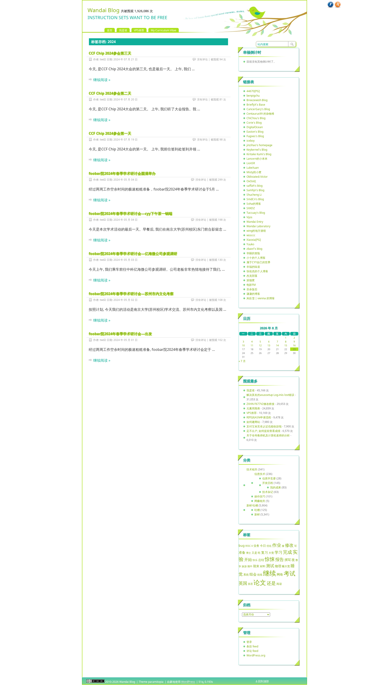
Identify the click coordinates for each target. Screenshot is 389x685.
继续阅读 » (101, 79)
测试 (270, 565)
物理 (278, 566)
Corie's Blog (254, 123)
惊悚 (270, 559)
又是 (254, 553)
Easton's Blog (255, 132)
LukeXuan (253, 168)
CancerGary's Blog (258, 109)
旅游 (244, 566)
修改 (289, 545)
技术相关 (252, 469)
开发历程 (267, 483)
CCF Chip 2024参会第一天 (110, 133)
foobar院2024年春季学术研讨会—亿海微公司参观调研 (133, 253)
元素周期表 (253, 408)
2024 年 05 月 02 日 (125, 300)
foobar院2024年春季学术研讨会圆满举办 (122, 173)
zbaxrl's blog (254, 249)
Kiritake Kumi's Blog (259, 154)
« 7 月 (242, 361)
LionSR (251, 163)
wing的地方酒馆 (256, 231)
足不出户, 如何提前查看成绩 (263, 431)
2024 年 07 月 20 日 (125, 99)
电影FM (251, 285)
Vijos (249, 217)
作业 (276, 545)
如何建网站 (253, 422)
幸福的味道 (253, 267)
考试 (289, 573)
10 (243, 345)
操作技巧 (259, 496)
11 (252, 345)
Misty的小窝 (254, 172)
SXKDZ (251, 208)
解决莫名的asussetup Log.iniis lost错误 (270, 395)
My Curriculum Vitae (163, 30)
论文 (259, 582)
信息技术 (259, 474)
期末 (256, 566)
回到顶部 (263, 681)
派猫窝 (251, 280)
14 (277, 345)
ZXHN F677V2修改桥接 (260, 404)
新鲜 (257, 514)
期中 (249, 566)
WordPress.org (256, 655)
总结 (261, 560)
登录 (249, 642)
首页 (109, 30)
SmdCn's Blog (255, 199)
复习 (264, 552)
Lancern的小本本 (257, 159)
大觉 (271, 552)
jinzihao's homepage (259, 145)
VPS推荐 (139, 30)
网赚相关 (259, 501)
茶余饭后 (252, 289)
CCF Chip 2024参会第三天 (110, 53)
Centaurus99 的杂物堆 (260, 114)
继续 (269, 573)
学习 (278, 552)
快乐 (255, 560)
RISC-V (249, 545)
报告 (279, 559)
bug (242, 545)
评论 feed (252, 651)
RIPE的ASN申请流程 (259, 417)
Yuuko (250, 244)
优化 (269, 545)
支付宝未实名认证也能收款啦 (264, 426)
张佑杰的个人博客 (257, 271)
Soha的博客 (254, 204)
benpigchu (253, 96)
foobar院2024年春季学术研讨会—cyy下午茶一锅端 (130, 213)
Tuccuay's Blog (256, 213)
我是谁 (123, 30)
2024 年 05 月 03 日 (125, 260)
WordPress (188, 682)
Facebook (330, 4)
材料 (262, 566)
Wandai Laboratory (258, 226)
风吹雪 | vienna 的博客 (261, 298)
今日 (263, 546)
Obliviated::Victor (257, 177)
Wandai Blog (104, 10)
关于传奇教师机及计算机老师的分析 (268, 435)
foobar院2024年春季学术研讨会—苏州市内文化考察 (131, 293)
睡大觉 (286, 566)
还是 (271, 583)
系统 (246, 574)
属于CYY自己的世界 (258, 262)
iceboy (251, 141)
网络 (280, 574)
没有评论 (202, 59)
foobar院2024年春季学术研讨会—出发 (120, 333)
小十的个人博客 (256, 258)
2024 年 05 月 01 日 (125, 340)
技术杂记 (267, 492)
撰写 (288, 560)
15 (285, 345)
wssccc (251, 235)
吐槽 (257, 510)
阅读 (279, 583)
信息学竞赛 (269, 478)
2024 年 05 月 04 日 (125, 179)
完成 (287, 552)
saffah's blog (254, 186)
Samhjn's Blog (255, 190)
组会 (253, 574)
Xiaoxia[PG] (254, 240)
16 (294, 345)
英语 (250, 583)
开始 (248, 559)
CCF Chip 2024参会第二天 (110, 93)
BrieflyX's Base (256, 105)
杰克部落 (252, 276)
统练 (259, 574)
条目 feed (252, 646)
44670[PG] (253, 91)
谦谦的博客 (253, 294)
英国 (243, 583)
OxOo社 (251, 181)
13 (268, 345)
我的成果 (275, 487)
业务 (256, 546)
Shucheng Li (254, 195)
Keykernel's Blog (257, 150)
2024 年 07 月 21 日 (125, 59)
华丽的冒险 (253, 253)
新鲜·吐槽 (252, 505)
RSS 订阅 (337, 4)
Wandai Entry (255, 222)
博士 (248, 552)
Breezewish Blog (257, 100)
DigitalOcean (255, 127)
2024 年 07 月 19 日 (125, 139)
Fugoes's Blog (255, 136)
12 (260, 345)
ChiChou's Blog (256, 118)
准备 (242, 552)
